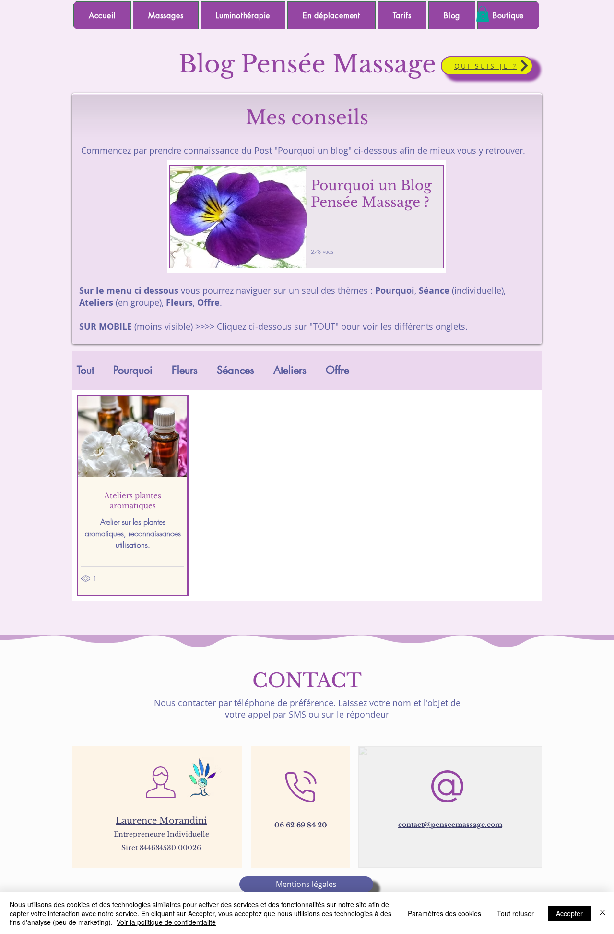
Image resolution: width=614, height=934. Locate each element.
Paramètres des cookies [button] (444, 913)
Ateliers (290, 370)
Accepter (569, 913)
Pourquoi (133, 370)
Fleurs (185, 370)
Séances (235, 370)
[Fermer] (602, 913)
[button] (482, 14)
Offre (337, 370)
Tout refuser (515, 913)
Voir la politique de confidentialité (166, 922)
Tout (85, 370)
